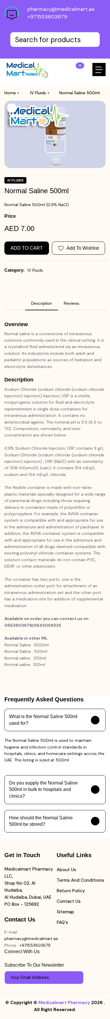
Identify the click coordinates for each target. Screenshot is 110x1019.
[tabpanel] (55, 494)
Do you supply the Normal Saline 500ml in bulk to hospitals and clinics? (43, 789)
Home (10, 92)
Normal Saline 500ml (79, 92)
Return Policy (71, 891)
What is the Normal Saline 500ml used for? (43, 719)
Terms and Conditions (80, 880)
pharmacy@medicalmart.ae (60, 9)
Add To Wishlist (83, 248)
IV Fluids (38, 92)
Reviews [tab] (71, 303)
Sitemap (65, 912)
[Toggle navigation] (99, 69)
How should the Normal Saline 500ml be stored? (41, 821)
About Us (66, 870)
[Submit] (76, 977)
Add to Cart (27, 248)
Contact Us (69, 901)
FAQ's (62, 922)
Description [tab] (41, 303)
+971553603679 (47, 16)
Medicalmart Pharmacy (64, 1003)
